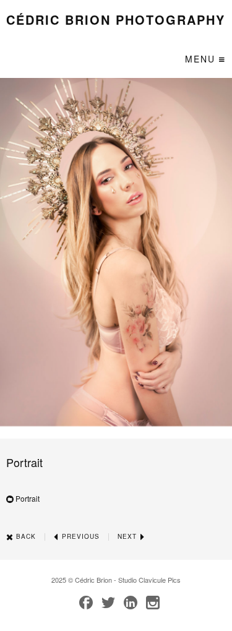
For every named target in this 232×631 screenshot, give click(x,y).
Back (25, 536)
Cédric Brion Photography (115, 19)
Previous (79, 536)
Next (128, 536)
